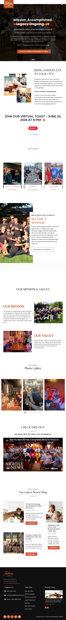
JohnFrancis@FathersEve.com (11, 583)
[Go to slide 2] (27, 412)
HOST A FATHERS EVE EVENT (12, 188)
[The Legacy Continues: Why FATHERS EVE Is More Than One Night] (13, 543)
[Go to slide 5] (33, 412)
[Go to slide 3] (29, 412)
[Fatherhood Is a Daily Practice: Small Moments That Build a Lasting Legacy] (54, 512)
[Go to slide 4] (31, 412)
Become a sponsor (30, 597)
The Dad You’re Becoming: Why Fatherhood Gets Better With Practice (34, 506)
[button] (62, 4)
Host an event (29, 591)
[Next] (48, 607)
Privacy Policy (40, 616)
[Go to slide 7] (37, 412)
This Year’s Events (30, 606)
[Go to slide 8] (39, 412)
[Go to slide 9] (41, 412)
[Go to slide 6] (35, 412)
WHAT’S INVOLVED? (33, 188)
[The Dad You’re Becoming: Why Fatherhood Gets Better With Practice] (13, 512)
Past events (28, 609)
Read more (31, 523)
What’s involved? (30, 594)
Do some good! (53, 188)
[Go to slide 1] (25, 412)
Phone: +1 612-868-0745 (14, 599)
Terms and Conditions (52, 616)
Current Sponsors (30, 600)
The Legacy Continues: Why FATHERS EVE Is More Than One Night (33, 537)
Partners (27, 603)
